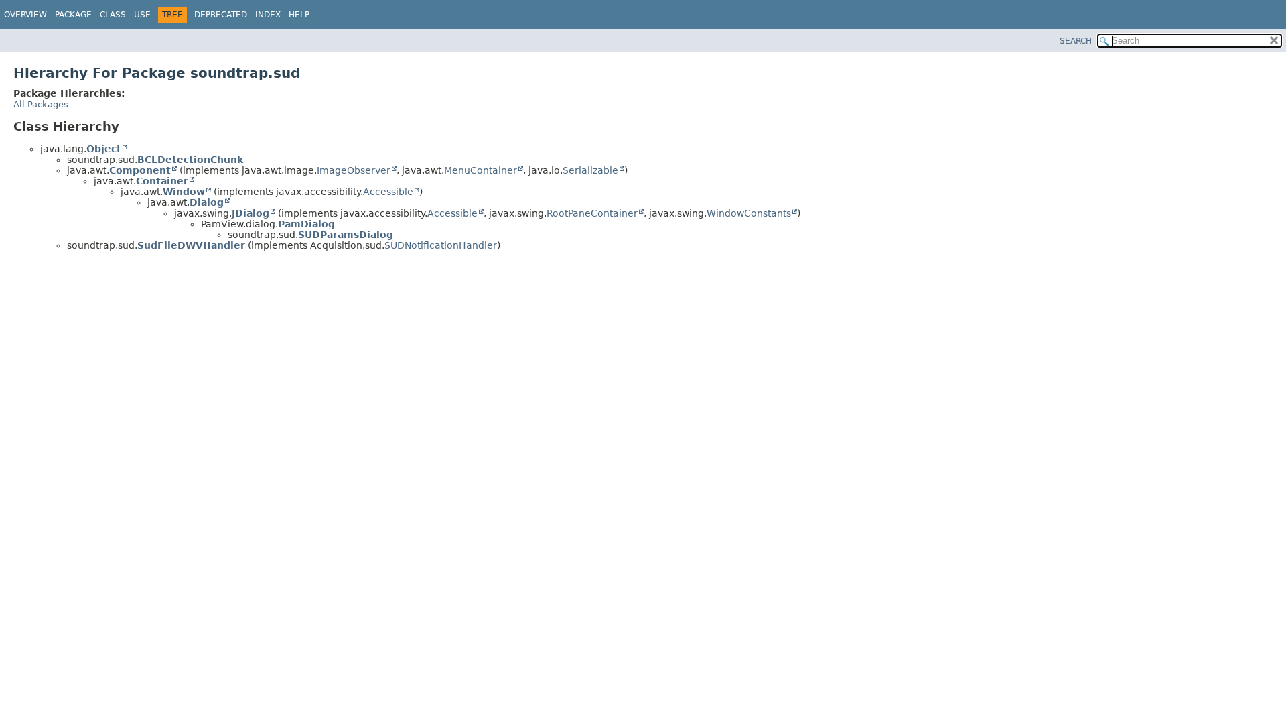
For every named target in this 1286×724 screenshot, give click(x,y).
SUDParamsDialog (345, 234)
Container (162, 181)
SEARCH (1076, 41)
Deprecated (220, 14)
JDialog (250, 213)
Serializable (590, 170)
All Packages (40, 104)
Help (299, 14)
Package (73, 14)
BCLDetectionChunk (190, 159)
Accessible (388, 191)
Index (268, 14)
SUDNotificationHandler (440, 245)
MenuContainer (480, 170)
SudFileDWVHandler (191, 245)
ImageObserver (353, 170)
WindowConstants (749, 213)
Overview (25, 14)
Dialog (207, 202)
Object (103, 148)
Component (140, 170)
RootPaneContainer (592, 213)
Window (184, 191)
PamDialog (306, 224)
